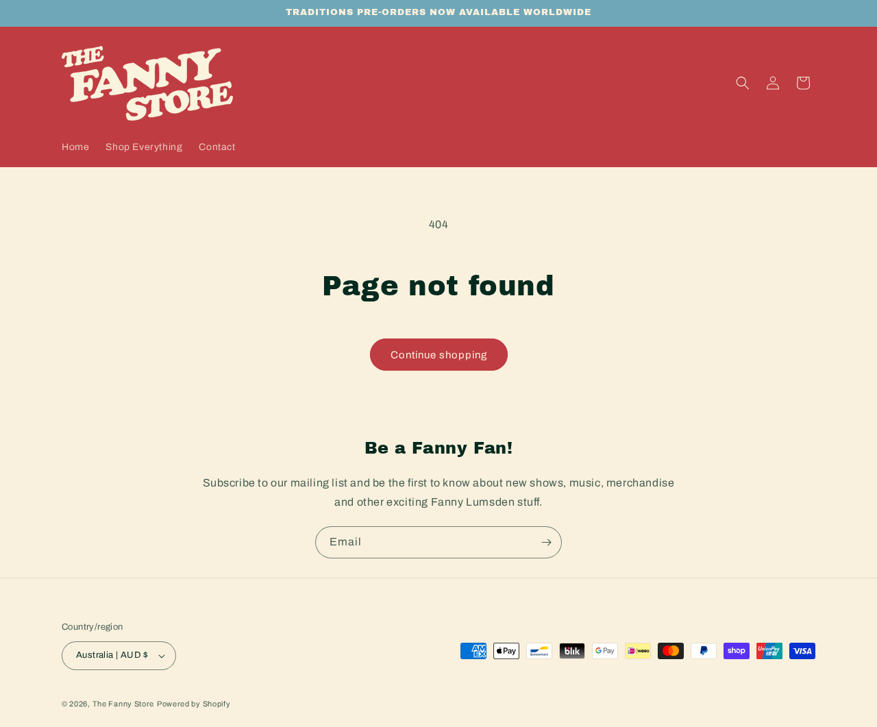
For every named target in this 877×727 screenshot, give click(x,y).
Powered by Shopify (194, 704)
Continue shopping (439, 354)
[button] (743, 83)
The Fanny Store (123, 704)
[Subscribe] (546, 542)
